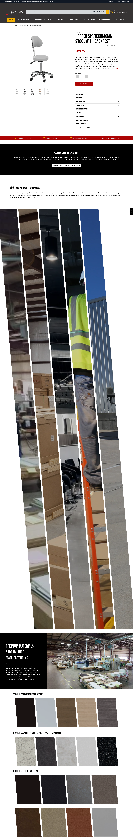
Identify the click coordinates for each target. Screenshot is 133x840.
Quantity (78, 73)
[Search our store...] (107, 12)
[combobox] (68, 12)
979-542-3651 (112, 1)
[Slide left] (14, 59)
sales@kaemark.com (123, 1)
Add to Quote (84, 84)
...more (118, 68)
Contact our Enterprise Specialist (65, 165)
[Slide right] (67, 59)
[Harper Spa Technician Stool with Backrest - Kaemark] (16, 91)
